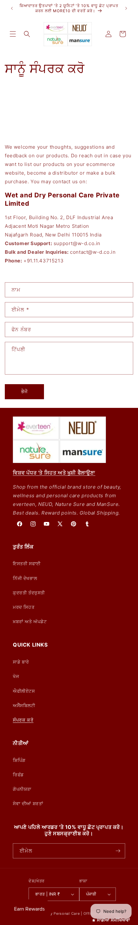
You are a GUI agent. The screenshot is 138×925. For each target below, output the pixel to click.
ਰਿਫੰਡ (18, 774)
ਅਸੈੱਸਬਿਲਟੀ (24, 705)
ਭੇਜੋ (24, 391)
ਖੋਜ (16, 676)
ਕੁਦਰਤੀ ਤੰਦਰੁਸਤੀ (29, 592)
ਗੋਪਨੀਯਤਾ (22, 789)
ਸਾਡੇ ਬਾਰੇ (21, 662)
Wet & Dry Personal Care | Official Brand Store (77, 913)
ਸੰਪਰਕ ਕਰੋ (23, 720)
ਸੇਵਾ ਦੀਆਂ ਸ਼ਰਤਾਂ (28, 803)
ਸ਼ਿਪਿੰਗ (19, 760)
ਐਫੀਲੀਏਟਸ (24, 691)
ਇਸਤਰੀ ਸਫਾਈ (27, 563)
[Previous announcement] (12, 8)
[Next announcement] (126, 8)
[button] (13, 34)
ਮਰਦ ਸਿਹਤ (23, 607)
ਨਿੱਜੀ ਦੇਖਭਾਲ (25, 578)
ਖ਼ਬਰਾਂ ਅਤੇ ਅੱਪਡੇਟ (30, 621)
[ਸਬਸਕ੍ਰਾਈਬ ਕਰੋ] (118, 850)
